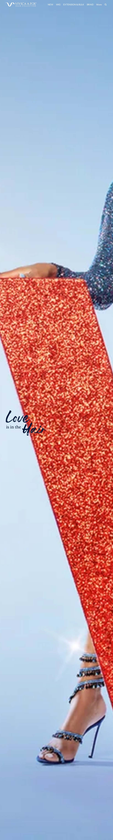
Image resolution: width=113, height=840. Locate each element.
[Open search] (106, 5)
